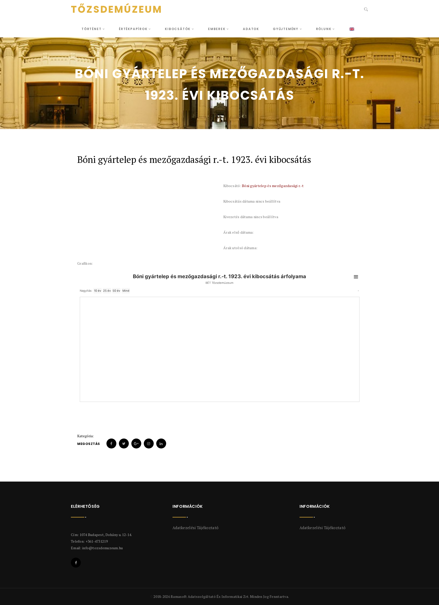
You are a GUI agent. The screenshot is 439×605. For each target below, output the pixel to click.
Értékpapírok (134, 29)
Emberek (217, 29)
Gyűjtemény (286, 29)
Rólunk (324, 29)
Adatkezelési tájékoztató (195, 527)
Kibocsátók (178, 29)
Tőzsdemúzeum (116, 9)
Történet (92, 29)
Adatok (251, 29)
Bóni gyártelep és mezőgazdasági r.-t (273, 185)
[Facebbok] (76, 563)
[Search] (365, 9)
